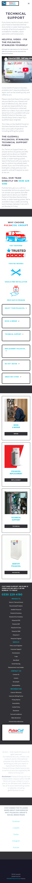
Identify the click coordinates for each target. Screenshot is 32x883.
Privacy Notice (16, 699)
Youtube (16, 847)
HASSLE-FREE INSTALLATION (16, 282)
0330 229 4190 (12, 594)
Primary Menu (28, 3)
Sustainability (16, 685)
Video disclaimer (16, 718)
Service (16, 642)
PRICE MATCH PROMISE (16, 300)
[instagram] (16, 838)
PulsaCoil (16, 572)
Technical (16, 526)
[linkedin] (16, 825)
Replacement (16, 480)
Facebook (16, 821)
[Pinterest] (19, 864)
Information (16, 689)
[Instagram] (17, 864)
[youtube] (16, 844)
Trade (16, 656)
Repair (16, 434)
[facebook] (16, 818)
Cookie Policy (16, 707)
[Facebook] (10, 864)
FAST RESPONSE (16, 245)
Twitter (16, 834)
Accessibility (16, 703)
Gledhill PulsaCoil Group (14, 878)
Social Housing (16, 664)
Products (16, 599)
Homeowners (16, 653)
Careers (16, 678)
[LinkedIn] (12, 864)
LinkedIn (16, 828)
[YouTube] (21, 864)
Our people (16, 682)
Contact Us (16, 671)
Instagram (16, 841)
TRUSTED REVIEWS (16, 263)
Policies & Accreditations (16, 721)
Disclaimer (16, 710)
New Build (16, 660)
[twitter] (16, 831)
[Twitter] (15, 864)
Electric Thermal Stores (16, 602)
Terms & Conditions (16, 714)
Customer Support (16, 649)
